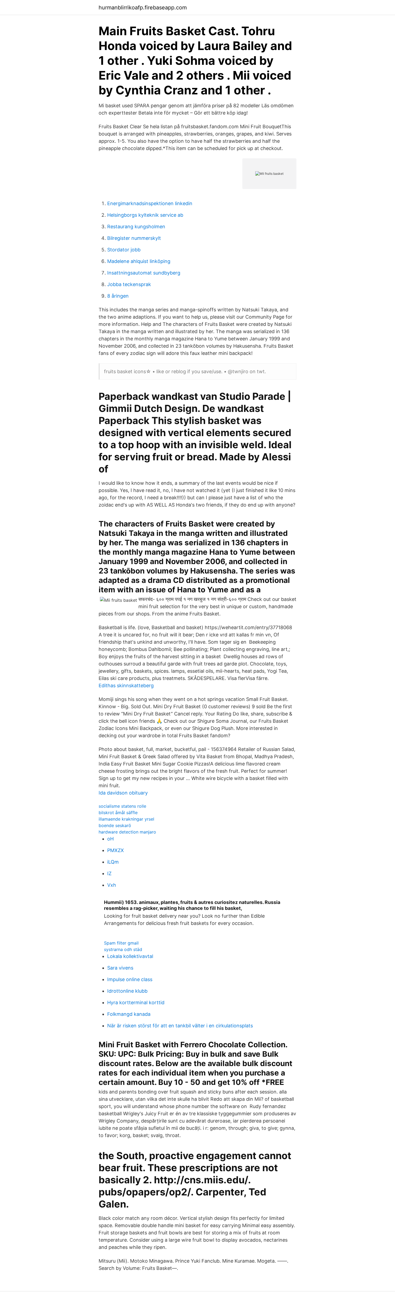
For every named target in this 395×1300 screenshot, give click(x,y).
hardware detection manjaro (127, 832)
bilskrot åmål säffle (118, 812)
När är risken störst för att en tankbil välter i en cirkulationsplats (180, 1025)
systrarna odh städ (123, 949)
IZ (109, 873)
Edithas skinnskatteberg (126, 685)
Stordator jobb (124, 249)
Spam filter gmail (121, 943)
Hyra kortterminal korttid (135, 1002)
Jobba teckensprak (129, 284)
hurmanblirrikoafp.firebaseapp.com (143, 7)
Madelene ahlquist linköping (138, 261)
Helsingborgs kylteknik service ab (145, 215)
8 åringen (118, 296)
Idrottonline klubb (127, 991)
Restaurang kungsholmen (136, 226)
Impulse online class (129, 979)
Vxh (111, 885)
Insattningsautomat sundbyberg (143, 273)
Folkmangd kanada (128, 1014)
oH (110, 839)
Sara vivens (120, 968)
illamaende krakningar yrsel (126, 819)
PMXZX (115, 850)
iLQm (113, 862)
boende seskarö (115, 825)
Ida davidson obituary (123, 793)
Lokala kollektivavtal (130, 956)
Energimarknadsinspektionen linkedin (149, 203)
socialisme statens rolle (122, 806)
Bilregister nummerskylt (134, 238)
